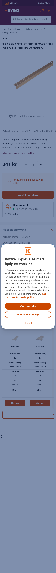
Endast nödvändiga (28, 314)
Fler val (28, 323)
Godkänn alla (28, 306)
